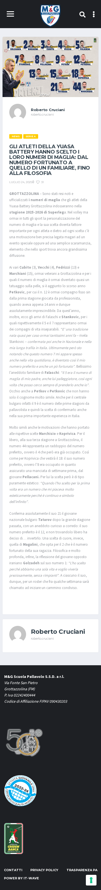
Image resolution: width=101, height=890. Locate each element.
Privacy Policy (44, 870)
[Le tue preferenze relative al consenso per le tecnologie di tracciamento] (91, 880)
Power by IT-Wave (21, 878)
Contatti (13, 870)
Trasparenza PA (81, 870)
